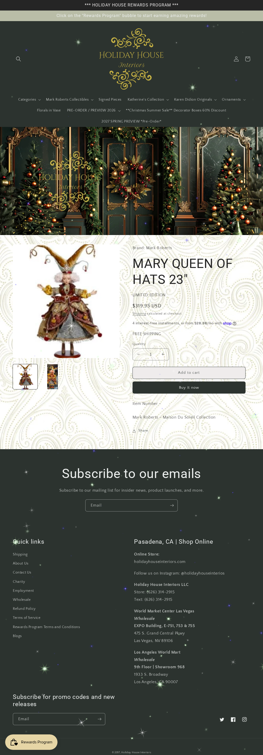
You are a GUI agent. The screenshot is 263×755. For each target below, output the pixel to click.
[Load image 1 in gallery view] (25, 376)
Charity (19, 582)
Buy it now (189, 387)
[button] (18, 59)
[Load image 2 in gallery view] (52, 376)
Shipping (139, 313)
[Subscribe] (171, 505)
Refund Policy (24, 609)
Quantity (139, 344)
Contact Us (22, 572)
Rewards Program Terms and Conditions (46, 627)
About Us (21, 563)
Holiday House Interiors (136, 752)
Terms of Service (27, 618)
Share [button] (143, 431)
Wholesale (22, 600)
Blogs (17, 636)
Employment (23, 591)
